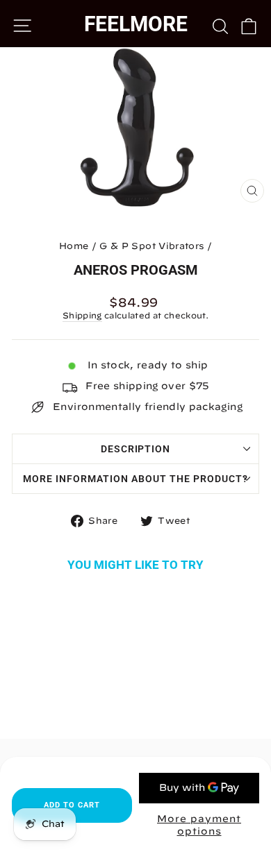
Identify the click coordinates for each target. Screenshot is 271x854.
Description (136, 448)
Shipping (82, 315)
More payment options (199, 825)
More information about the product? (135, 478)
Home (73, 246)
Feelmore (136, 23)
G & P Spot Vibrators (151, 246)
